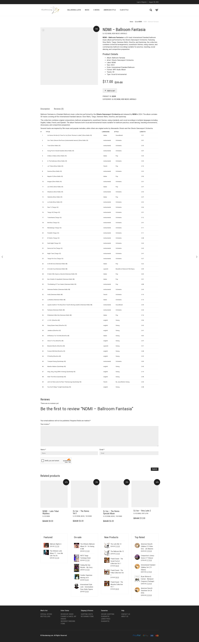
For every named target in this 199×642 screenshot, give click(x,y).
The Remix (88, 516)
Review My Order (67, 614)
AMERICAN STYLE (110, 10)
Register (144, 2)
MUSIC (87, 10)
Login (138, 2)
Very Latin (144, 513)
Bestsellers (45, 616)
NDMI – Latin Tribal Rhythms (50, 512)
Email (102, 450)
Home (131, 21)
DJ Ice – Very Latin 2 (142, 510)
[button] (65, 511)
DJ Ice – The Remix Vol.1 (81, 512)
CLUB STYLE (124, 10)
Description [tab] (45, 109)
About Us (124, 616)
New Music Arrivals (119, 34)
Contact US (125, 614)
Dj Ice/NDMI (138, 21)
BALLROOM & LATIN (74, 10)
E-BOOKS (96, 10)
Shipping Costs (87, 614)
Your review (45, 424)
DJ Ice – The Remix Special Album (111, 512)
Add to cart (111, 91)
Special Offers (46, 614)
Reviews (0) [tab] (59, 109)
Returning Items (87, 616)
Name (43, 450)
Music (83, 516)
